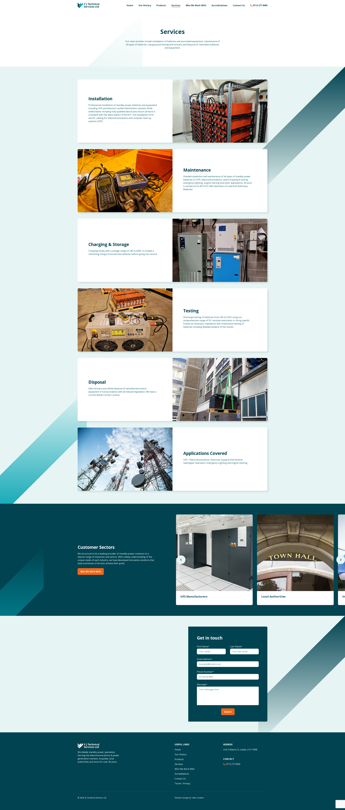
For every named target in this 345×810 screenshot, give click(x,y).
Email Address (204, 659)
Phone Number (205, 671)
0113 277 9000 (260, 5)
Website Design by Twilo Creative (189, 797)
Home (130, 5)
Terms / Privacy (182, 783)
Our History (145, 5)
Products (161, 5)
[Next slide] (340, 559)
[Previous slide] (181, 559)
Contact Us (239, 5)
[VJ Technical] (88, 5)
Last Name (235, 646)
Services (175, 5)
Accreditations (219, 5)
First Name (202, 646)
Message (201, 684)
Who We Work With (196, 5)
